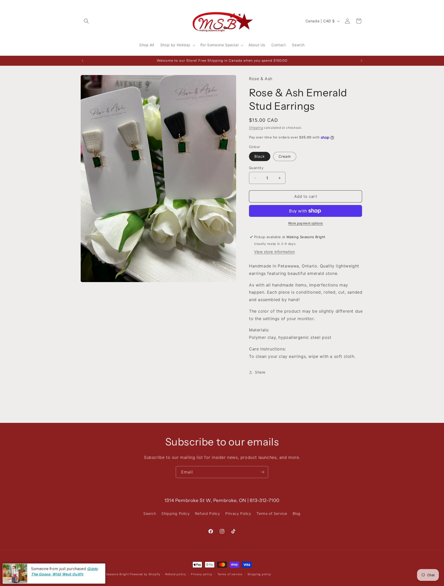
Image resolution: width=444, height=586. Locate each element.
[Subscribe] (262, 472)
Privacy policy (201, 574)
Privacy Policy (238, 513)
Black (259, 156)
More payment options (305, 223)
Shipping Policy (175, 513)
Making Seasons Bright (112, 574)
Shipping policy (259, 574)
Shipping (256, 127)
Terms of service (229, 574)
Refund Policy (207, 513)
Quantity (256, 168)
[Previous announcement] (82, 61)
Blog (297, 513)
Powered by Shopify (145, 574)
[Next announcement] (361, 61)
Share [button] (260, 372)
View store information (274, 251)
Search (149, 513)
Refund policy (175, 574)
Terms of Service (271, 513)
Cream (285, 156)
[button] (86, 21)
